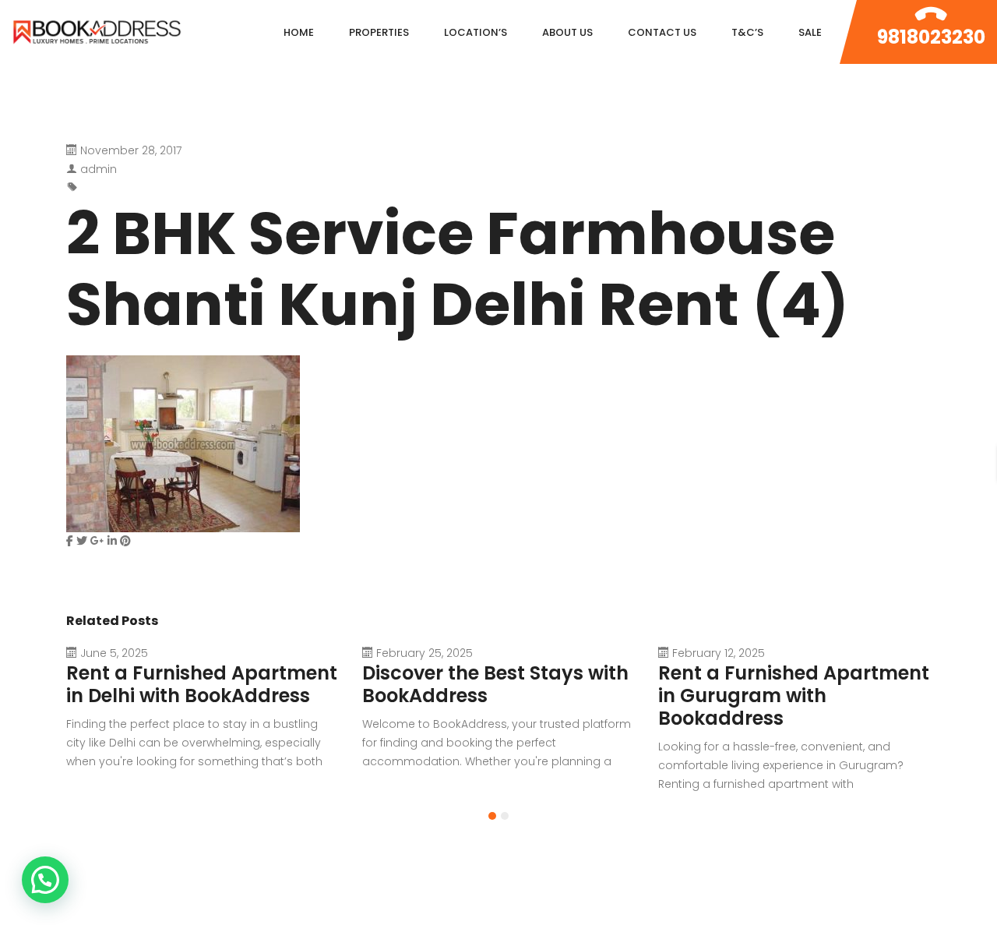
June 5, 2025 (114, 653)
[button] (492, 816)
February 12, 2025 (718, 653)
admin (98, 169)
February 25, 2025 (424, 653)
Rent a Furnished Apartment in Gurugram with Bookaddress (793, 695)
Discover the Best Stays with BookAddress (495, 684)
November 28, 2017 (130, 150)
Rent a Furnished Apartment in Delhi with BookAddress (201, 684)
